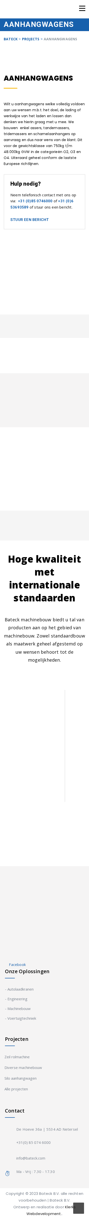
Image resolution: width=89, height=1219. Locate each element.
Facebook (17, 964)
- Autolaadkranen (19, 989)
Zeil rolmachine (17, 1056)
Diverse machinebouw (23, 1067)
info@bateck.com (30, 1158)
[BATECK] (28, 9)
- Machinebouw (18, 1008)
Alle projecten (16, 1088)
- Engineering (16, 998)
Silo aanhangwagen (21, 1078)
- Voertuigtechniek (20, 1018)
